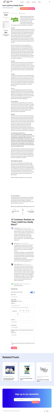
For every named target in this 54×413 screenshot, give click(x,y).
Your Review (13, 332)
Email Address (14, 325)
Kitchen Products (40, 376)
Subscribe (36, 402)
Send (14, 347)
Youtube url (13, 303)
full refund (31, 105)
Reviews (22, 2)
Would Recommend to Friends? (16, 292)
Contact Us (34, 2)
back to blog (23, 213)
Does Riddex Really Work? (15, 212)
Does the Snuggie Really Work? (30, 212)
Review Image (13, 299)
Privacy (39, 2)
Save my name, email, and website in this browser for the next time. (23, 344)
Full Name (13, 319)
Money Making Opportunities (7, 7)
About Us (28, 2)
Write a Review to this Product (28, 8)
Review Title (13, 294)
